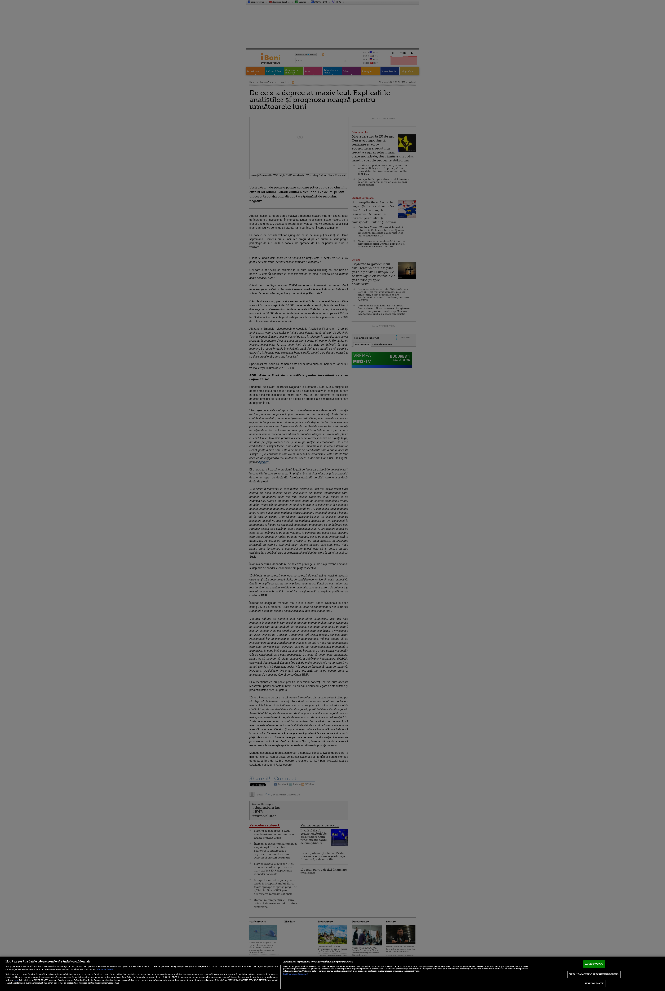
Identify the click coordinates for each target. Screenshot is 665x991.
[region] (332, 973)
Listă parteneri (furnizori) (295, 974)
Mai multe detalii (105, 969)
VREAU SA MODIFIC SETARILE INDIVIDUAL (594, 974)
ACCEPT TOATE (594, 964)
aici (16, 980)
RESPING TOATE (594, 983)
